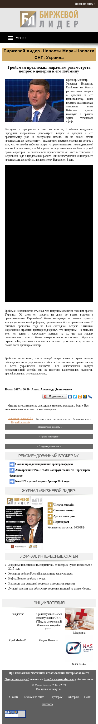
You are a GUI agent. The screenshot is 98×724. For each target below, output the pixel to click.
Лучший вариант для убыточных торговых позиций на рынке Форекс (49, 588)
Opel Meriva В (17, 640)
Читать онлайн (63, 504)
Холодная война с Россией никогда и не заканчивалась (40, 573)
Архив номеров (64, 516)
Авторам (73, 697)
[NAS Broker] (79, 660)
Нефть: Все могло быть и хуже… (28, 578)
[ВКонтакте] (70, 396)
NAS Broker (79, 664)
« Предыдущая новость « (49, 427)
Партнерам (61, 521)
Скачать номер (63, 510)
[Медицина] (79, 629)
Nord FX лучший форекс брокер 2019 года (42, 481)
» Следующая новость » (49, 446)
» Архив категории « (49, 436)
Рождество (17, 614)
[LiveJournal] (90, 396)
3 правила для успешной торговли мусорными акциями (41, 583)
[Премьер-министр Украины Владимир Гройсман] (34, 121)
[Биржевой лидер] (49, 28)
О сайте (13, 697)
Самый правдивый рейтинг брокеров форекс (44, 464)
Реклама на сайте (34, 697)
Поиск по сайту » (85, 3)
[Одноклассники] (80, 396)
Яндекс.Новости (48, 640)
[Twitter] (75, 396)
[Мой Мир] (85, 396)
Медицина (79, 632)
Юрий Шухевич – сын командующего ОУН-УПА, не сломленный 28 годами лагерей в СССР (48, 621)
